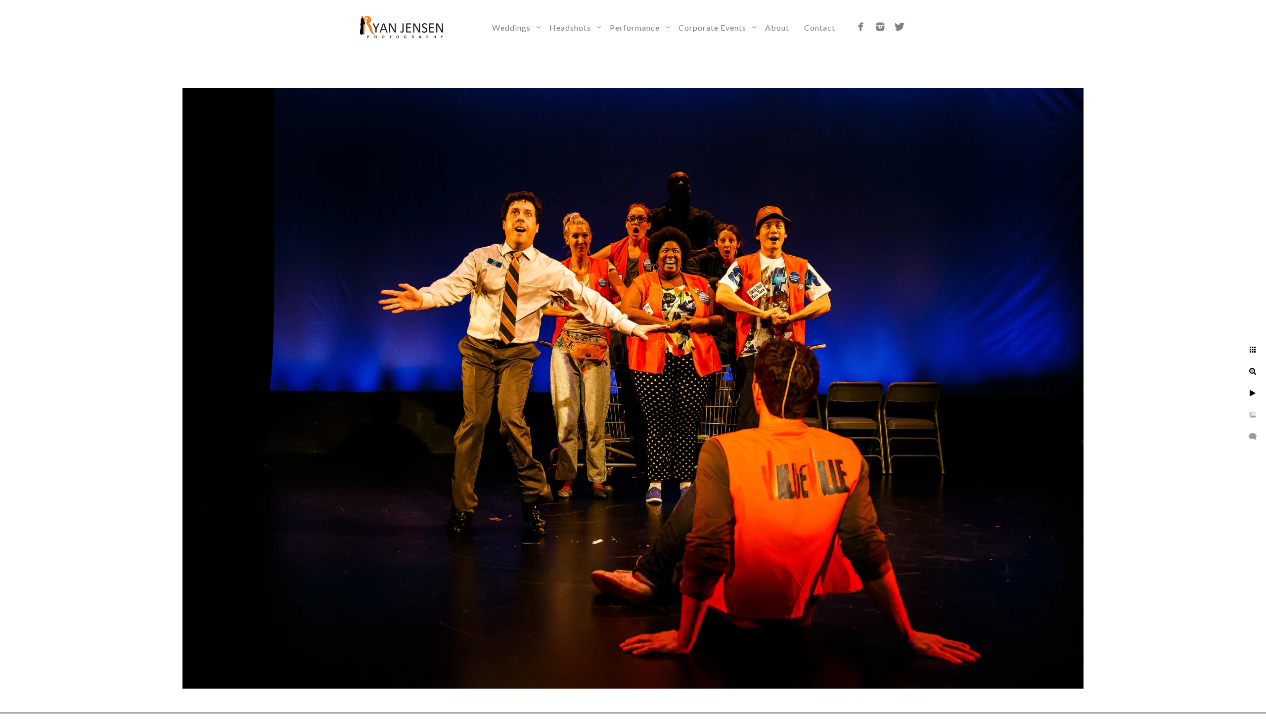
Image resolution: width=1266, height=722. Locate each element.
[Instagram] (880, 26)
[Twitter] (899, 26)
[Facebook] (861, 26)
